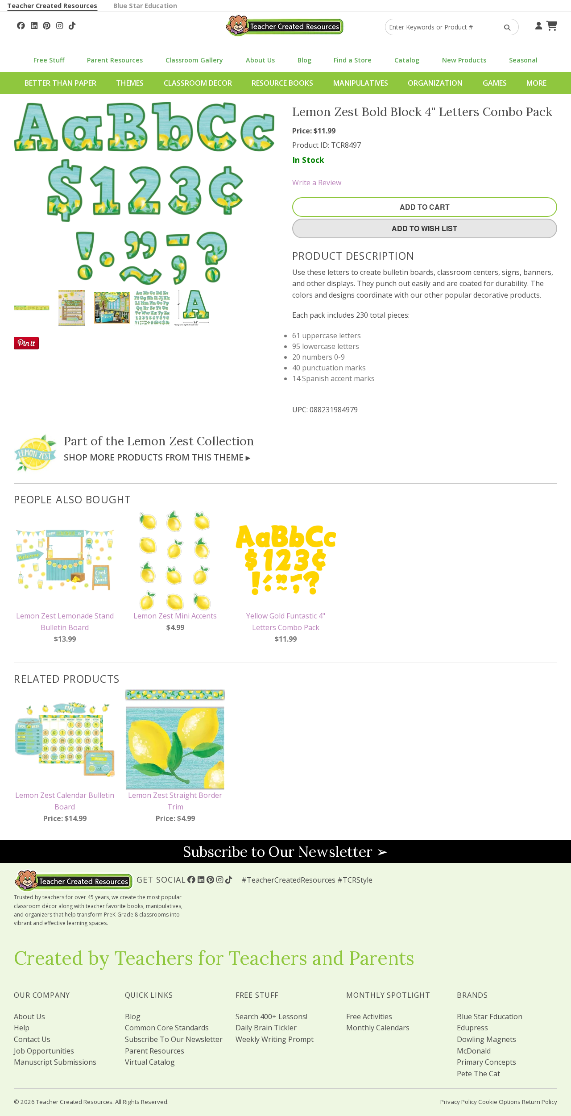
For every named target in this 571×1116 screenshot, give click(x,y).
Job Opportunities (44, 1051)
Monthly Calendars (378, 1028)
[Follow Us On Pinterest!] (46, 24)
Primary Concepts (486, 1062)
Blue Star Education (145, 5)
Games (495, 83)
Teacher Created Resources (52, 5)
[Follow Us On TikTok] (72, 24)
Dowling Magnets (486, 1039)
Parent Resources (115, 60)
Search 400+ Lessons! (271, 1016)
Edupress (472, 1028)
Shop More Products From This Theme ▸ (157, 457)
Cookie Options (499, 1102)
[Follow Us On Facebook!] (21, 24)
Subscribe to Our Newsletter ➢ (285, 851)
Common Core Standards (167, 1028)
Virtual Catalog (150, 1062)
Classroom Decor (198, 83)
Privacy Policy (458, 1102)
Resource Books (282, 83)
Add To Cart (425, 207)
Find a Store (353, 60)
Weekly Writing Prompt (275, 1039)
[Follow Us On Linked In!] (34, 24)
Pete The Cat (478, 1074)
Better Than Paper (60, 83)
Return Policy (539, 1102)
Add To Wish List (424, 228)
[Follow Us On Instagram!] (59, 24)
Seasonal (523, 60)
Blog (304, 60)
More (536, 83)
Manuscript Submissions (55, 1062)
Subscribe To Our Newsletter (174, 1039)
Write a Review (316, 182)
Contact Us (32, 1039)
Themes (130, 83)
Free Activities (369, 1016)
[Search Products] (504, 27)
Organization (435, 83)
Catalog (406, 60)
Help (21, 1028)
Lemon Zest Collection (190, 440)
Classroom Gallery (194, 60)
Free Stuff (48, 60)
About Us (260, 60)
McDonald (474, 1051)
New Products (464, 60)
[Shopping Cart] (550, 24)
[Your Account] (537, 24)
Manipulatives (360, 83)
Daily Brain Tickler (266, 1028)
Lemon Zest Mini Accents (175, 616)
